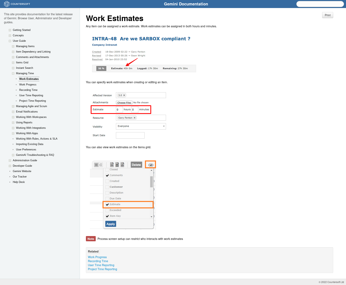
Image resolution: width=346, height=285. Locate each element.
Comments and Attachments (32, 57)
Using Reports (24, 122)
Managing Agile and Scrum (31, 106)
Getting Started (21, 29)
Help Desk (19, 182)
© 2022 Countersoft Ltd (331, 282)
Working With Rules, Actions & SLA (36, 138)
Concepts (18, 35)
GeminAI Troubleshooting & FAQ (35, 154)
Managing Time (25, 73)
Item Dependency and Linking (33, 51)
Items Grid (22, 62)
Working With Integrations (31, 127)
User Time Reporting (31, 95)
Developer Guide (22, 165)
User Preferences (26, 149)
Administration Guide (25, 160)
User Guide (19, 40)
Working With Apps (27, 133)
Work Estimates (29, 78)
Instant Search (24, 67)
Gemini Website (22, 171)
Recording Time (28, 89)
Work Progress (27, 84)
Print (328, 15)
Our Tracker (20, 176)
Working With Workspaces (31, 117)
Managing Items (25, 46)
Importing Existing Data (29, 144)
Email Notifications (27, 111)
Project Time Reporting (32, 100)
